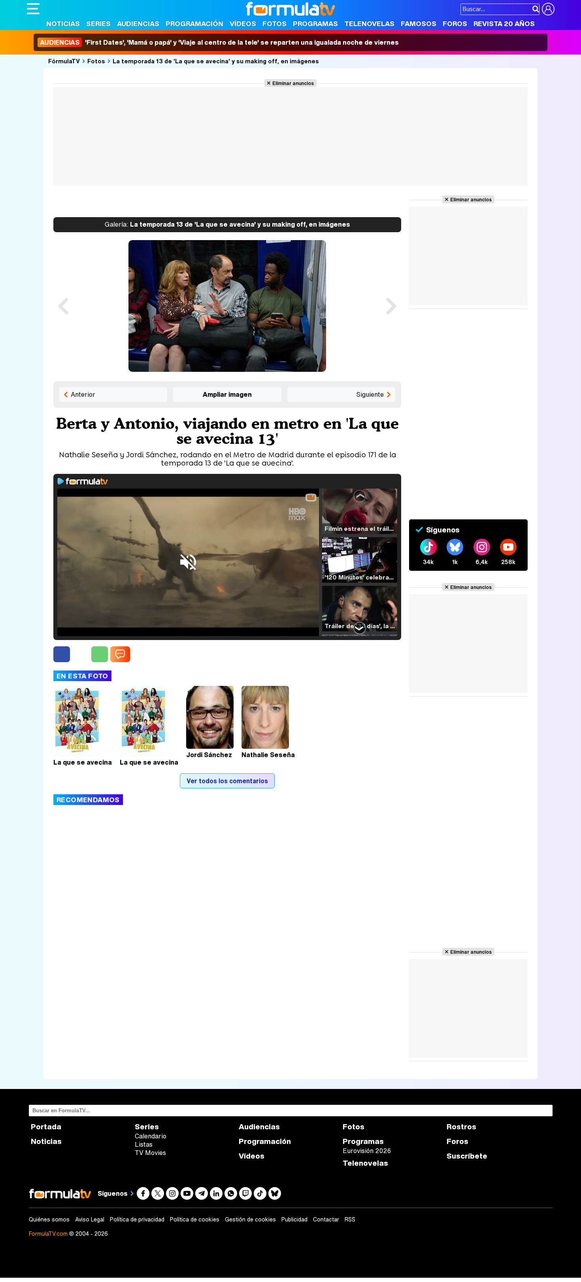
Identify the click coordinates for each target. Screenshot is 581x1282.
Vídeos (243, 23)
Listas (144, 1144)
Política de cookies (194, 1219)
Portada (46, 1126)
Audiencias (138, 23)
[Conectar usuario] (548, 9)
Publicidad (294, 1219)
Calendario (150, 1136)
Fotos (274, 23)
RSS (350, 1219)
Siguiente (370, 394)
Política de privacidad (137, 1219)
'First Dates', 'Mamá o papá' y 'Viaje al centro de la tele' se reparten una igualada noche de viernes (219, 42)
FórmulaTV (64, 61)
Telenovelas (369, 23)
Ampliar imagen (227, 394)
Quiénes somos (49, 1219)
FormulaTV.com (48, 1233)
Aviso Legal (89, 1219)
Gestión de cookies (250, 1219)
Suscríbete (467, 1156)
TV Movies (150, 1152)
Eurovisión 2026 (367, 1150)
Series (98, 23)
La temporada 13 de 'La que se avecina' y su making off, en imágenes (216, 61)
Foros (455, 23)
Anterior (83, 394)
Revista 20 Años (504, 23)
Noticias (63, 23)
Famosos (418, 23)
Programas (315, 23)
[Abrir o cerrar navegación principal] (33, 8)
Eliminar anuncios (293, 83)
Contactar (326, 1219)
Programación (194, 23)
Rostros (461, 1126)
